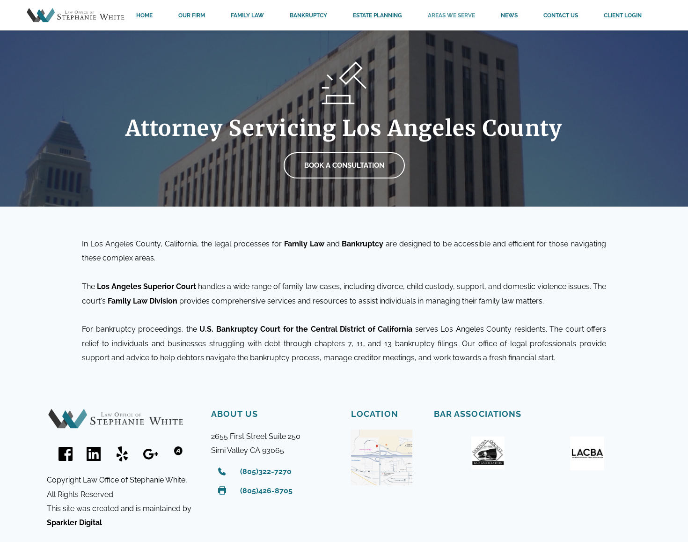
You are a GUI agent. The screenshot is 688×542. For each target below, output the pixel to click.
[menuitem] (144, 15)
